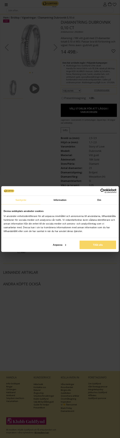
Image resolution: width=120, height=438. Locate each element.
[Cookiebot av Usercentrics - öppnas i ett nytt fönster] (102, 191)
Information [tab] (60, 200)
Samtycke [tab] (20, 200)
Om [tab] (99, 200)
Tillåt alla (98, 244)
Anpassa (57, 244)
